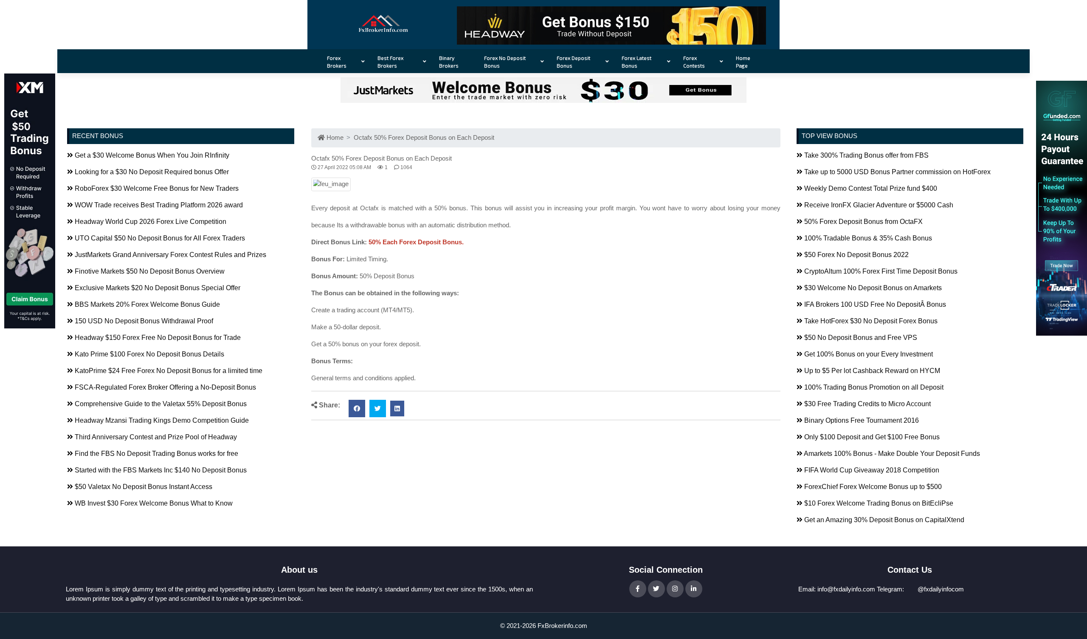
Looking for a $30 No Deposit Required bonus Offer (151, 171)
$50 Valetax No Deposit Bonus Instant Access (142, 486)
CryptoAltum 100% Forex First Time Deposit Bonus (880, 271)
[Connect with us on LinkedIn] (693, 588)
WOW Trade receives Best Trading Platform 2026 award (158, 205)
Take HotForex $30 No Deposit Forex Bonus (870, 321)
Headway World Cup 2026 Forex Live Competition (149, 221)
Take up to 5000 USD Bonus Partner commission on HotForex (897, 171)
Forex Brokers (336, 61)
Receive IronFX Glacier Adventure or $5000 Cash (878, 205)
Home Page (743, 61)
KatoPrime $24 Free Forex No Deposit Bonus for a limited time (167, 370)
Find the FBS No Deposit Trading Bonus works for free (155, 453)
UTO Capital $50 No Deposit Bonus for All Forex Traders (159, 238)
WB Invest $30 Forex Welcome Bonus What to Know (153, 503)
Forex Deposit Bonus (573, 61)
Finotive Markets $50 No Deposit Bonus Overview (149, 271)
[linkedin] (397, 408)
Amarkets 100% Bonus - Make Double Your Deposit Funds (891, 453)
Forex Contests (694, 61)
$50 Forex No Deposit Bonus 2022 (856, 254)
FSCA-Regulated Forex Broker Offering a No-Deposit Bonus (164, 387)
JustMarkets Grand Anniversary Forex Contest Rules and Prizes (169, 254)
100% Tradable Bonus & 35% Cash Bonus (867, 238)
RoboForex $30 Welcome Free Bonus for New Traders (156, 188)
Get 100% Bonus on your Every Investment (868, 354)
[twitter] (377, 408)
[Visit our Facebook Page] (637, 588)
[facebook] (357, 408)
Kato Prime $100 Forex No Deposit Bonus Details (148, 354)
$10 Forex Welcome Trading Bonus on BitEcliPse (878, 503)
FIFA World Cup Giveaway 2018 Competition (871, 470)
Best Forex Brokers (390, 61)
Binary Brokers (449, 61)
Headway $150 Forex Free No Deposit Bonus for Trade (157, 337)
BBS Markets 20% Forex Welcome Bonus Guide (146, 304)
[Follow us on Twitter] (656, 588)
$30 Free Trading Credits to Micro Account (867, 403)
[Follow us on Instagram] (675, 588)
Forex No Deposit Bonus (505, 61)
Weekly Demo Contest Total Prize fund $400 (870, 188)
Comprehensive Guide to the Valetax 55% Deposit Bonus (160, 403)
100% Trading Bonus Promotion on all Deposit (873, 387)
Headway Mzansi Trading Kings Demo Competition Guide (161, 420)
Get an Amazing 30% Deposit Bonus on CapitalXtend (883, 519)
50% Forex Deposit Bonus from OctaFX (863, 221)
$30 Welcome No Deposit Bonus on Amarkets (872, 287)
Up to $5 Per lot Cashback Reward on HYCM (871, 370)
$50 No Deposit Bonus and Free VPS (860, 337)
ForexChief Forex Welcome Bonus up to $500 (872, 486)
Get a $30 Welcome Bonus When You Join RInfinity (151, 155)
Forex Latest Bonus (636, 61)
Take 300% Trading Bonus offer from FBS (866, 155)
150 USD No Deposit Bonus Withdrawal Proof (143, 321)
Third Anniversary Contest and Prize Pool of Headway (155, 437)
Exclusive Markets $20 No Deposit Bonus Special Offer (156, 287)
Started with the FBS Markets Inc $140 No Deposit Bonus (160, 470)
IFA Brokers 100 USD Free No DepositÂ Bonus (874, 304)
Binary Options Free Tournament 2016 (861, 420)
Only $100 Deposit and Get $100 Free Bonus (871, 437)
